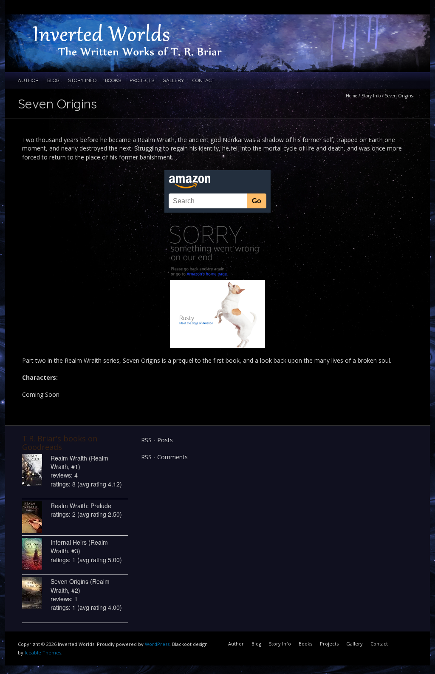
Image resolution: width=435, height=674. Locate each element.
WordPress (157, 644)
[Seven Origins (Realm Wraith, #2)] (36, 593)
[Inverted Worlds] (136, 23)
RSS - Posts (157, 440)
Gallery (173, 80)
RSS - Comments (164, 457)
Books (113, 80)
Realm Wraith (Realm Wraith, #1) (79, 462)
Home (351, 96)
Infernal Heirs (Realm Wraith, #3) (79, 546)
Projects (142, 80)
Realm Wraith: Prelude (81, 505)
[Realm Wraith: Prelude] (36, 517)
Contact (203, 80)
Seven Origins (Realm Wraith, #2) (80, 585)
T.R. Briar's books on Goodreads (59, 442)
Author (28, 80)
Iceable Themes (43, 652)
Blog (53, 80)
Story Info (82, 80)
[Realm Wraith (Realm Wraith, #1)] (36, 470)
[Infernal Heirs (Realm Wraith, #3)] (36, 554)
